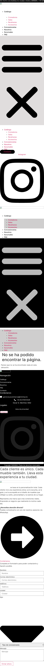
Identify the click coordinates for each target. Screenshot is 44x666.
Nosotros (7, 30)
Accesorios (12, 25)
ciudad (2, 590)
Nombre (3, 570)
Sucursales (8, 32)
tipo (1, 597)
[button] (22, 80)
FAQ (5, 35)
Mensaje (3, 648)
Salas (10, 20)
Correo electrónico (7, 577)
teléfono (3, 583)
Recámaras (12, 22)
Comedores (12, 17)
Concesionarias (10, 27)
